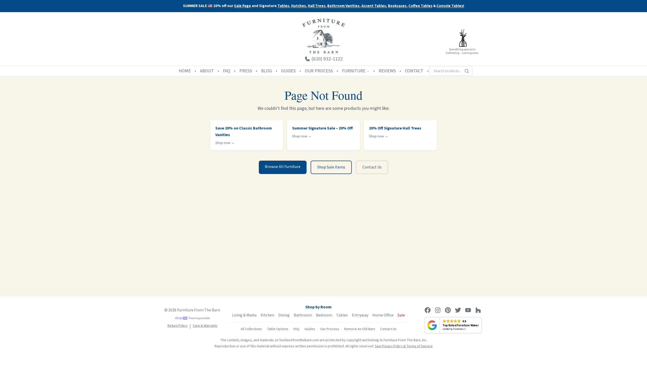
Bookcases (397, 6)
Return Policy (178, 325)
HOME (185, 71)
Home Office (383, 315)
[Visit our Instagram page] (438, 310)
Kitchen (267, 315)
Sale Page (242, 6)
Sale (401, 315)
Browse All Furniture (283, 166)
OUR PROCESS (319, 71)
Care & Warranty (205, 325)
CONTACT (414, 71)
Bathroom (303, 315)
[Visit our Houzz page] (478, 310)
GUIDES (288, 71)
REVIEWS (387, 71)
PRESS (245, 71)
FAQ (226, 71)
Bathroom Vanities (343, 6)
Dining (284, 315)
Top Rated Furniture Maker (460, 325)
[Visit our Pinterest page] (448, 310)
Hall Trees (316, 6)
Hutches (298, 6)
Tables (283, 6)
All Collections (251, 329)
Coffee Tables (420, 6)
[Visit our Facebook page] (428, 310)
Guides (310, 329)
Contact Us (372, 167)
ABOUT (207, 71)
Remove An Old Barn (359, 329)
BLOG (266, 71)
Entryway (360, 315)
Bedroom (324, 315)
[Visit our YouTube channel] (468, 310)
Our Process (329, 329)
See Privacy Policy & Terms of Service (404, 346)
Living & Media (244, 315)
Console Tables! (450, 6)
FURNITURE (353, 71)
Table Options (277, 329)
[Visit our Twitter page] (458, 310)
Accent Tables (373, 6)
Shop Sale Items (331, 167)
